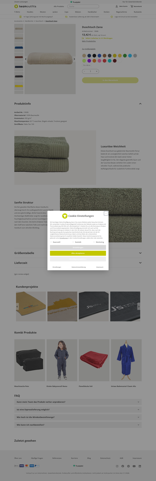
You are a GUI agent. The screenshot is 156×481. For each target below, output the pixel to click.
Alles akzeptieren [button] (78, 253)
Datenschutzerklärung (79, 267)
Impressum (99, 267)
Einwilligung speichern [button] (78, 259)
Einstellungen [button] (64, 238)
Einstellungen (57, 267)
